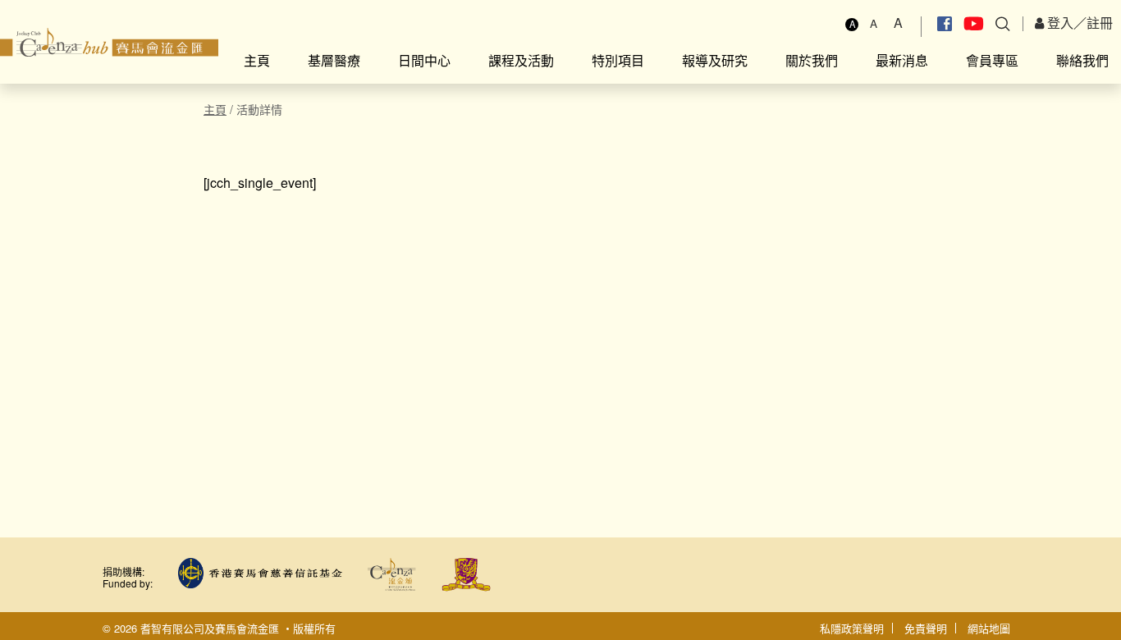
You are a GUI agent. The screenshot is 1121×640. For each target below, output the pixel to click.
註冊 (1100, 23)
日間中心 (424, 60)
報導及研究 (715, 60)
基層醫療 (334, 60)
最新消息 (902, 60)
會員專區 (992, 60)
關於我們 (811, 60)
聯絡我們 (1082, 60)
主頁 (257, 60)
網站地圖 (989, 628)
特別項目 (618, 60)
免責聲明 (925, 628)
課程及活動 (521, 60)
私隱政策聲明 (852, 628)
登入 (1058, 23)
